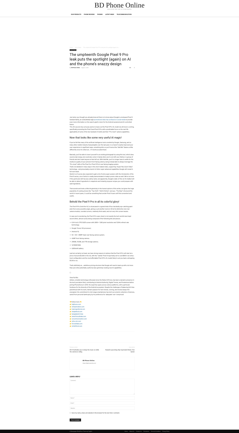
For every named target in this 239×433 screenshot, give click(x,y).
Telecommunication (124, 14)
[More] (89, 72)
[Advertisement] (119, 32)
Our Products (76, 14)
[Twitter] (76, 72)
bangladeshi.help (77, 314)
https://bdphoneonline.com (89, 363)
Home (71, 47)
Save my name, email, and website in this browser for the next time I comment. (96, 413)
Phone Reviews (89, 14)
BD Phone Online (75, 67)
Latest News (109, 14)
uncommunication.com (79, 319)
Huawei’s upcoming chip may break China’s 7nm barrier (120, 351)
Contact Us (139, 431)
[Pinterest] (80, 72)
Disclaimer (146, 431)
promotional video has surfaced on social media (109, 119)
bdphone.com (76, 304)
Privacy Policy (165, 431)
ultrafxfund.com (77, 326)
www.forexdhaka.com (79, 316)
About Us (131, 431)
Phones (100, 14)
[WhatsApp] (84, 72)
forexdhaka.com (77, 324)
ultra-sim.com (76, 321)
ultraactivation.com (78, 307)
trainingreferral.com (78, 309)
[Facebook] (71, 72)
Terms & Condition (156, 431)
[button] (167, 14)
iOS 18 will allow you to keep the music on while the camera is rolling (84, 351)
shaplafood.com (77, 311)
